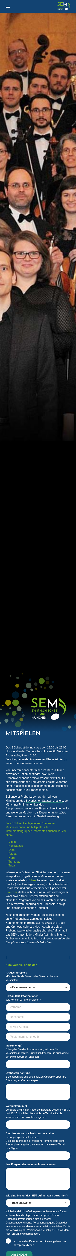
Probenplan (12, 1144)
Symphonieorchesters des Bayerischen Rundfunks (37, 808)
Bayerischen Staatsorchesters (44, 800)
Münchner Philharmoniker (22, 804)
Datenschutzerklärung (18, 1222)
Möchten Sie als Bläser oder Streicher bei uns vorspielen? (32, 976)
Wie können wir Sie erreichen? (23, 997)
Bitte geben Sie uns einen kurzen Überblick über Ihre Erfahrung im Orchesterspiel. (36, 1076)
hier (61, 759)
